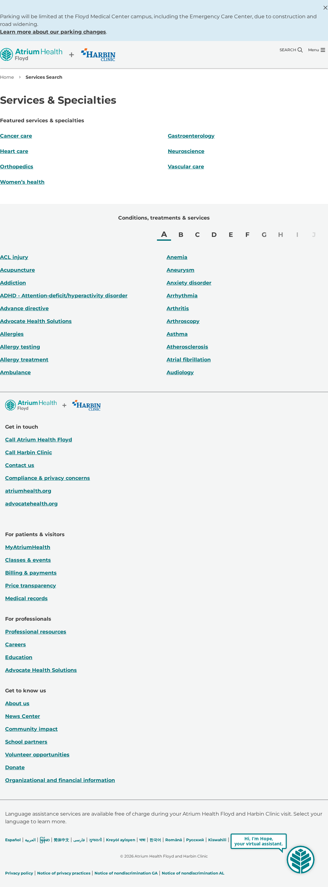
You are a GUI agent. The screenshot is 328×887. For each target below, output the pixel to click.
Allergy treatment (24, 360)
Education (18, 657)
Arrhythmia (182, 296)
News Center (22, 716)
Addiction (13, 283)
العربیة (30, 839)
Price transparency (30, 586)
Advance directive (24, 308)
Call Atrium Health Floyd (38, 440)
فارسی (79, 839)
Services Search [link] (44, 77)
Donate (15, 767)
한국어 (155, 839)
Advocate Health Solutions (36, 321)
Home (7, 77)
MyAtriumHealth (27, 547)
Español (13, 839)
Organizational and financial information (60, 780)
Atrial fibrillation (189, 360)
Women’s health (22, 182)
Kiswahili (217, 839)
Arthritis (178, 308)
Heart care (14, 151)
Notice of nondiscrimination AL (193, 873)
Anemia (177, 257)
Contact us (19, 465)
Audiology (180, 372)
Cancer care (16, 136)
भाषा (142, 839)
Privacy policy (19, 873)
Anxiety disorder (189, 283)
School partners (26, 742)
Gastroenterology (191, 136)
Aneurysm (180, 270)
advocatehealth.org (31, 504)
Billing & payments (31, 573)
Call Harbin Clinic (28, 452)
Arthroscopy (183, 321)
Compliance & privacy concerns (47, 478)
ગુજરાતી (95, 839)
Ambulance (15, 372)
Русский (195, 839)
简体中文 (61, 839)
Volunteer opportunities (37, 755)
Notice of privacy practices (63, 873)
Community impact (31, 729)
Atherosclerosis (187, 347)
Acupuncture (17, 270)
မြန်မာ (45, 839)
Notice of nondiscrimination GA (126, 873)
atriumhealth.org (28, 491)
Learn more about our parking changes (53, 32)
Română (173, 839)
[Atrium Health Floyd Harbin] (57, 54)
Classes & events (28, 560)
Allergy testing (20, 347)
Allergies (12, 334)
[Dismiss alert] (325, 7)
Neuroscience (186, 151)
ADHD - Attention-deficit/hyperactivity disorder (63, 296)
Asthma (177, 334)
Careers (15, 644)
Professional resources (35, 632)
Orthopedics (16, 167)
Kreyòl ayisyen (120, 839)
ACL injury (14, 257)
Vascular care (186, 167)
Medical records (26, 598)
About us (17, 703)
